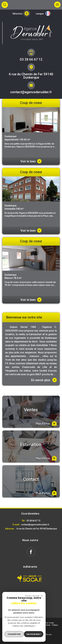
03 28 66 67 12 (31, 59)
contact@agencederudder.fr (31, 92)
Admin (48, 625)
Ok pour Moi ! (33, 634)
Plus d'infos (43, 423)
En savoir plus (43, 380)
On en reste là (32, 595)
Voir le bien (30, 161)
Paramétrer (14, 634)
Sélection (17, 13)
